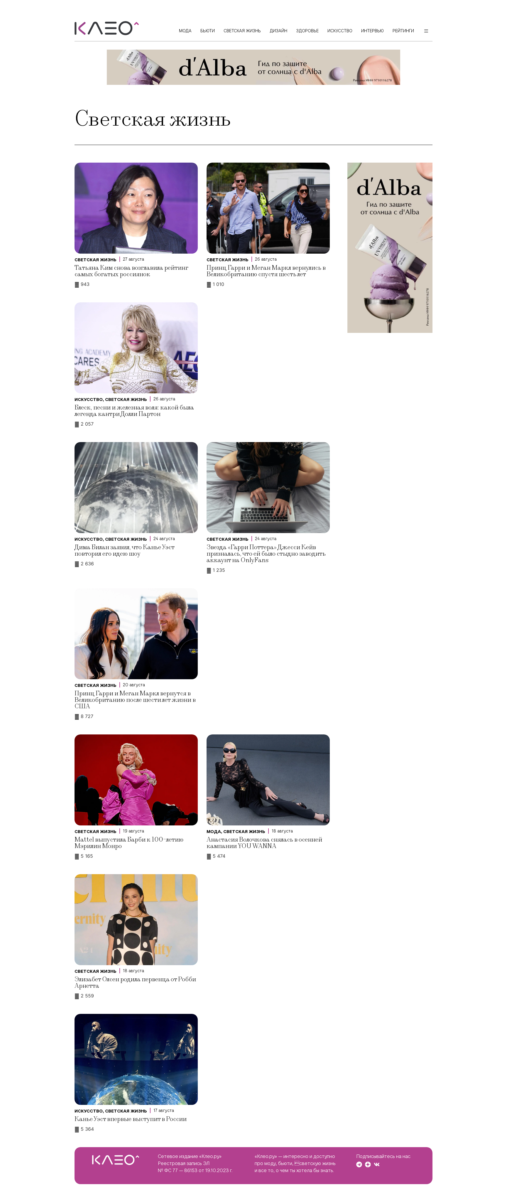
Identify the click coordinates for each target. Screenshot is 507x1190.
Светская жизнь (95, 259)
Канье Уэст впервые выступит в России (131, 1119)
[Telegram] (359, 1164)
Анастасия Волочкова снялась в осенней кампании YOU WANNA (264, 843)
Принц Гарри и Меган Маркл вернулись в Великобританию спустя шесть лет (266, 271)
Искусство (89, 399)
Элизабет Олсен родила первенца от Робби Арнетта (135, 982)
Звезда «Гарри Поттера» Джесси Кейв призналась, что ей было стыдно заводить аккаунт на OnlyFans (266, 553)
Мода (214, 831)
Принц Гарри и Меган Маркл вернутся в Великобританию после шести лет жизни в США (135, 700)
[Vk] (377, 1164)
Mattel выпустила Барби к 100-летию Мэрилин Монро (129, 843)
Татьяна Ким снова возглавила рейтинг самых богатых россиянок (131, 271)
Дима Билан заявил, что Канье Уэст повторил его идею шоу (124, 550)
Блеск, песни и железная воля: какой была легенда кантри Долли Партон (134, 411)
